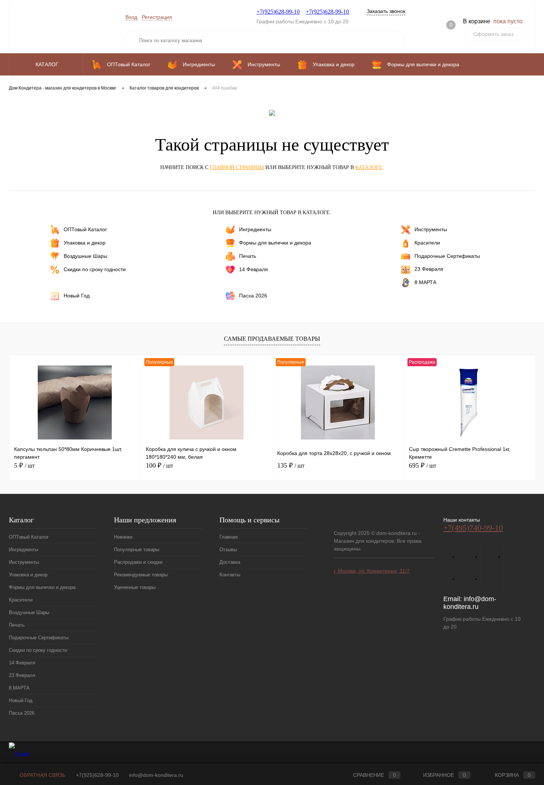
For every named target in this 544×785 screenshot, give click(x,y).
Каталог (48, 64)
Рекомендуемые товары (141, 574)
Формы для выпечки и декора (275, 243)
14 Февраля (253, 269)
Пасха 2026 (253, 295)
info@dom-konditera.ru (469, 602)
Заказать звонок (386, 11)
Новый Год (77, 295)
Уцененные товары (134, 587)
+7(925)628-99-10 (278, 12)
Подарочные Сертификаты (447, 256)
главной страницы (237, 167)
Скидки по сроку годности (95, 269)
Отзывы (228, 549)
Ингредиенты (255, 229)
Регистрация (157, 17)
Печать (247, 256)
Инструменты (430, 229)
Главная (228, 537)
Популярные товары (136, 549)
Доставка (229, 562)
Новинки (123, 537)
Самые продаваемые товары (272, 339)
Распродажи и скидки (138, 562)
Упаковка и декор (84, 243)
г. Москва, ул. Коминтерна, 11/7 (372, 571)
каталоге (368, 167)
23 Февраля (428, 269)
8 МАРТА (425, 282)
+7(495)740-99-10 (473, 528)
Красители (427, 243)
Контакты (229, 574)
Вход (131, 17)
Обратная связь (42, 775)
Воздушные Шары (85, 256)
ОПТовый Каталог (85, 229)
